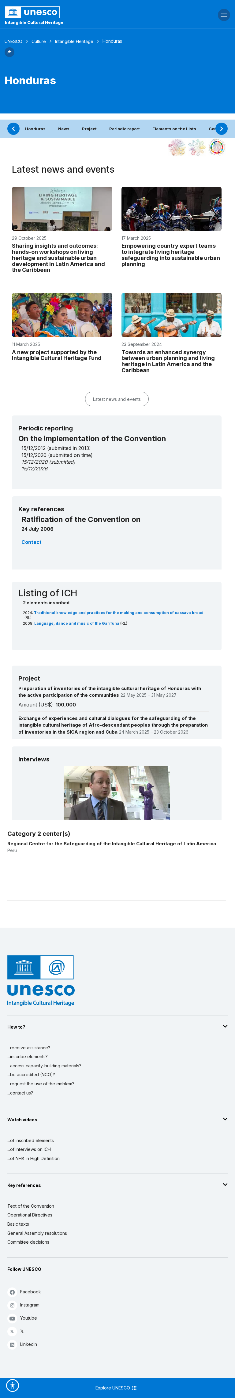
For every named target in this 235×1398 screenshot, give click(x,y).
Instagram (29, 1304)
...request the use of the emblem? (40, 1083)
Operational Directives (29, 1214)
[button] (9, 55)
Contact (31, 542)
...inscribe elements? (27, 1056)
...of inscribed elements (30, 1140)
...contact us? (20, 1092)
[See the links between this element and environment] (197, 147)
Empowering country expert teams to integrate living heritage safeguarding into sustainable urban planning (170, 255)
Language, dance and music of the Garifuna (77, 623)
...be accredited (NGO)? (31, 1074)
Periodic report (124, 128)
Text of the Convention (30, 1206)
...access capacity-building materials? (44, 1065)
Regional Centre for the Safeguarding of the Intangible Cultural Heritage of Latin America (111, 843)
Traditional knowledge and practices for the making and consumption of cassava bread (118, 612)
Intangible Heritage (74, 41)
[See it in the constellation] (177, 147)
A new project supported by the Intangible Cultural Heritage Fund (57, 355)
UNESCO (13, 41)
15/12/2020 (34, 462)
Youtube (28, 1318)
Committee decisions (28, 1242)
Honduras (35, 128)
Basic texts (18, 1224)
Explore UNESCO (113, 1387)
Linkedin (28, 1344)
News (63, 128)
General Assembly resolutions (37, 1233)
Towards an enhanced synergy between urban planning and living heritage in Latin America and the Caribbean (168, 361)
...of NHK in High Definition (33, 1158)
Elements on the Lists (174, 128)
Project (89, 128)
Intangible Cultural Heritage (34, 22)
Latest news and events (117, 399)
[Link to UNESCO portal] (78, 12)
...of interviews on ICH (29, 1149)
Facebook (30, 1291)
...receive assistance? (28, 1047)
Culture (39, 41)
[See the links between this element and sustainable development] (217, 147)
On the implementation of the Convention (92, 438)
